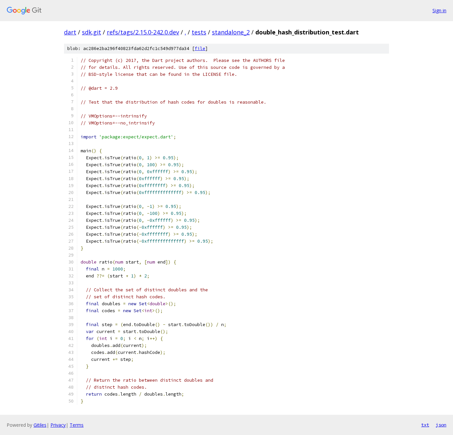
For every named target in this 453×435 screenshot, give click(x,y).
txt (425, 425)
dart (70, 32)
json (441, 425)
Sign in (439, 10)
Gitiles (39, 425)
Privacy (58, 425)
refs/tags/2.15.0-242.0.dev (143, 32)
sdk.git (91, 32)
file (200, 48)
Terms (77, 425)
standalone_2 (231, 32)
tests (199, 32)
